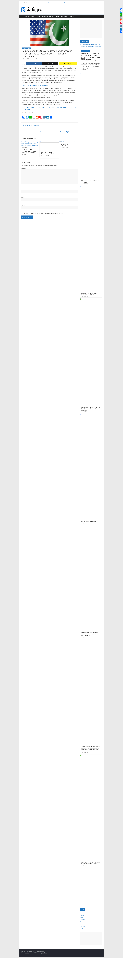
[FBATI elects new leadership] (67, 142)
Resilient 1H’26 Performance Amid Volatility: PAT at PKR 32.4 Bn (89, 294)
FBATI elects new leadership (65, 145)
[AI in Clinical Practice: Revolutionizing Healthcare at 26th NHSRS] (49, 142)
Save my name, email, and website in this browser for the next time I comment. (43, 213)
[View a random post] (100, 16)
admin (32, 58)
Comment (24, 168)
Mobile (57, 16)
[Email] (121, 17)
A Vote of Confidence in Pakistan (88, 521)
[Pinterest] (121, 23)
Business (51, 16)
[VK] (121, 25)
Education (45, 16)
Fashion (32, 16)
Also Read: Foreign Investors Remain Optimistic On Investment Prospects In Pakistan (49, 108)
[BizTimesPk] (22, 16)
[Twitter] (121, 11)
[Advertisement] (91, 29)
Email (23, 197)
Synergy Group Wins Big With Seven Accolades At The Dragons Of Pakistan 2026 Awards (58, 2)
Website (23, 205)
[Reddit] (121, 20)
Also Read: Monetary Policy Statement (36, 85)
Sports (27, 16)
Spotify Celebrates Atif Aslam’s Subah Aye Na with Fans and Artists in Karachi (90, 862)
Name (23, 189)
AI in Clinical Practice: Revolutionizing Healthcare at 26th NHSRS (49, 153)
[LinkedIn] (121, 28)
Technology (64, 16)
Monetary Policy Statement (30, 125)
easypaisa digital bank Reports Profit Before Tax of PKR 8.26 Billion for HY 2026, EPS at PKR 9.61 (89, 634)
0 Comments (38, 58)
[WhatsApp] (121, 14)
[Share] (121, 31)
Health (38, 16)
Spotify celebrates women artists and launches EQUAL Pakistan (57, 132)
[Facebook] (121, 8)
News (29, 48)
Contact (72, 16)
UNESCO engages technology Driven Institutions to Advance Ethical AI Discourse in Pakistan (29, 151)
